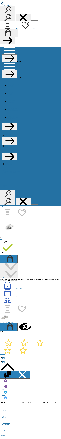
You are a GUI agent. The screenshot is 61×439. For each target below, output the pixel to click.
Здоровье (5, 104)
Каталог (18, 69)
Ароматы (7, 101)
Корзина (16, 36)
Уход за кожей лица (9, 103)
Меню (17, 53)
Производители (4, 185)
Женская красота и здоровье (10, 109)
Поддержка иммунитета (10, 111)
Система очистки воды (9, 85)
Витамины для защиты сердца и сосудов (12, 108)
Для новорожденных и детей (10, 92)
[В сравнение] (7, 312)
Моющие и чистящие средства (11, 83)
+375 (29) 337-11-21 (3, 5)
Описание (2, 269)
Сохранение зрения (9, 112)
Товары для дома (7, 79)
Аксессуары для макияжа (10, 99)
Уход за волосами (9, 93)
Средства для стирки (9, 86)
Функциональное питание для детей (12, 117)
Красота (5, 96)
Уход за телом (6, 87)
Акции (5, 78)
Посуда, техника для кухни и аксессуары (12, 84)
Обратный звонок (9, 5)
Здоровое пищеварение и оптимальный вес (13, 110)
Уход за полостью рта (9, 94)
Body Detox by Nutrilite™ (9, 107)
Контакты (3, 430)
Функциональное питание (10, 116)
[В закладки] (22, 312)
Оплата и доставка (5, 186)
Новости (5, 119)
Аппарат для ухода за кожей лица (11, 100)
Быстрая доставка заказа (19, 288)
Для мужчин (8, 91)
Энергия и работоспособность (11, 118)
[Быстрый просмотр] (25, 330)
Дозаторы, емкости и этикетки (9, 135)
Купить (2, 330)
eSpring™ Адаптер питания (6, 322)
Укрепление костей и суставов (11, 115)
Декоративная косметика (10, 102)
